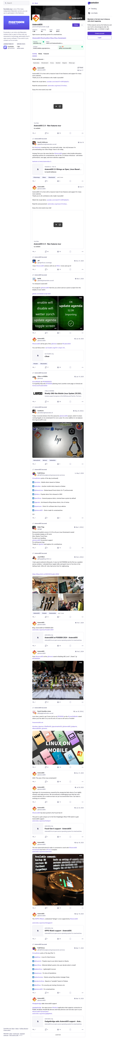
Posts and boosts (37, 59)
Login (99, 37)
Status (17, 1028)
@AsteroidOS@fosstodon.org (39, 26)
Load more (58, 1034)
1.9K (33, 31)
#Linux (52, 63)
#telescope (72, 63)
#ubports (64, 63)
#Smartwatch (44, 63)
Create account (99, 33)
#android (58, 63)
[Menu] (82, 25)
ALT (55, 328)
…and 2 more (60, 177)
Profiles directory (23, 1028)
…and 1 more (60, 613)
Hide (80, 297)
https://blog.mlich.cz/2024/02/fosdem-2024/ (45, 574)
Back (36, 3)
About (13, 1028)
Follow (76, 25)
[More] (82, 133)
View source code (13, 1035)
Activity (34, 54)
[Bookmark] (70, 133)
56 (42, 31)
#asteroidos (36, 63)
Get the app (16, 1033)
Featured (46, 54)
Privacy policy (7, 1030)
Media (40, 54)
